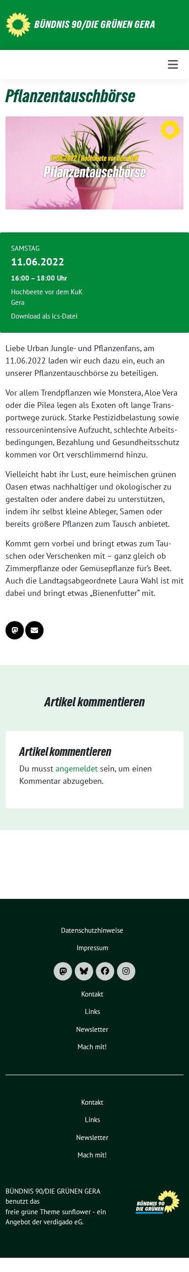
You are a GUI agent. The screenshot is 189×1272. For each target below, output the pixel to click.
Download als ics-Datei (44, 316)
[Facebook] (105, 971)
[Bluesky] (84, 971)
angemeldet (77, 768)
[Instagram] (126, 971)
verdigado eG (63, 1221)
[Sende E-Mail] (34, 630)
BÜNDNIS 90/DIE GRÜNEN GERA (95, 24)
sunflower (76, 1211)
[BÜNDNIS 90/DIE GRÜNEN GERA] (18, 24)
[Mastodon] (63, 971)
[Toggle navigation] (172, 64)
